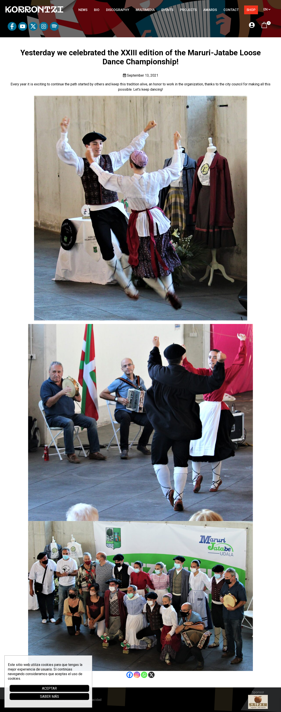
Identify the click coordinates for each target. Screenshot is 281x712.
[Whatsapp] (144, 675)
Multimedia (145, 10)
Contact (231, 10)
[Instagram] (137, 675)
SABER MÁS (49, 696)
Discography (117, 10)
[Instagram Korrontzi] (43, 29)
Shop (251, 10)
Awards (210, 10)
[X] (151, 675)
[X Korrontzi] (33, 29)
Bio (96, 10)
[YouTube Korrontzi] (22, 29)
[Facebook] (129, 675)
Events (167, 10)
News (82, 10)
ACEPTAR (49, 688)
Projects (188, 10)
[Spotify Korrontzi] (54, 29)
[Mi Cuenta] (252, 25)
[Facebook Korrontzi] (12, 29)
